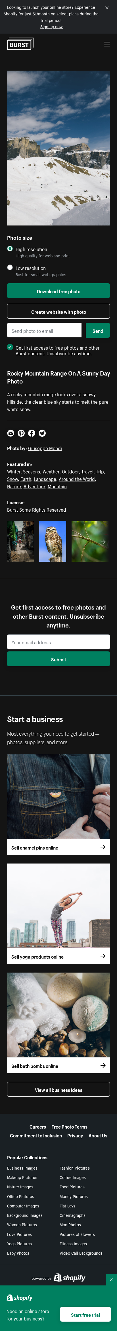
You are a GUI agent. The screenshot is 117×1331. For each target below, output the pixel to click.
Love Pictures (19, 1234)
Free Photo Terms (69, 1126)
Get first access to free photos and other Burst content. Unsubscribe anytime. (58, 350)
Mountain (57, 485)
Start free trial (85, 1314)
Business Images (22, 1167)
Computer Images (23, 1205)
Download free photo (58, 290)
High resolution (31, 249)
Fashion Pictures (75, 1167)
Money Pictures (74, 1196)
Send (98, 330)
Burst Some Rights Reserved (36, 509)
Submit (58, 659)
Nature (14, 485)
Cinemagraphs (72, 1215)
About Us (98, 1135)
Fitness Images (73, 1243)
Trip (100, 471)
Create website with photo (58, 311)
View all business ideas (58, 1089)
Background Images (25, 1215)
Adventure (34, 485)
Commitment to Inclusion (36, 1135)
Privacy (75, 1135)
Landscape (45, 478)
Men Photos (70, 1224)
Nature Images (20, 1186)
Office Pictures (20, 1196)
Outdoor (70, 471)
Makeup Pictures (22, 1177)
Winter (13, 471)
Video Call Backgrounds (81, 1253)
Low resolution (31, 267)
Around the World (77, 478)
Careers (38, 1126)
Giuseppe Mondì (45, 447)
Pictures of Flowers (77, 1234)
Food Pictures (72, 1186)
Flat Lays (67, 1205)
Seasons (31, 471)
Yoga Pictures (19, 1243)
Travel (87, 471)
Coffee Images (73, 1177)
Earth (25, 478)
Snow (12, 478)
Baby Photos (18, 1253)
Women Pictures (22, 1224)
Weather (51, 471)
